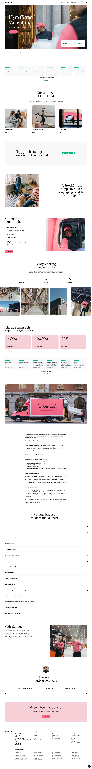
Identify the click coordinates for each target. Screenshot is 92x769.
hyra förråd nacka (74, 752)
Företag (67, 2)
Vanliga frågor (73, 2)
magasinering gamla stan (20, 759)
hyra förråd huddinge (75, 753)
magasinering (18, 752)
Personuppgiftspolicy (57, 736)
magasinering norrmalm (20, 755)
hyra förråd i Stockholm (46, 501)
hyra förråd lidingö (75, 756)
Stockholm (15, 52)
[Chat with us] (89, 766)
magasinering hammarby (57, 758)
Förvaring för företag (75, 735)
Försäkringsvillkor (56, 738)
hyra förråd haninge (75, 755)
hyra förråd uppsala (56, 756)
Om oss (62, 2)
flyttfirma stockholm (75, 758)
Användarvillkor (55, 735)
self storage (36, 753)
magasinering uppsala (38, 752)
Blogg (35, 738)
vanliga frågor (58, 501)
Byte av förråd (74, 733)
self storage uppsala (38, 756)
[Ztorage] (9, 2)
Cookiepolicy (55, 739)
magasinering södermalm (20, 756)
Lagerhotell (73, 741)
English (35, 736)
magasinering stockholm (20, 753)
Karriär (35, 735)
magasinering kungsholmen (21, 758)
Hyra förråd (9, 52)
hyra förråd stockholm (38, 759)
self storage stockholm (39, 755)
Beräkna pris (13, 31)
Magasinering (74, 736)
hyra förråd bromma (56, 753)
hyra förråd (36, 758)
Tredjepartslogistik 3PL (76, 742)
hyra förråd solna (56, 752)
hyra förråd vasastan (56, 755)
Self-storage (73, 739)
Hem (6, 52)
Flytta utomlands (37, 739)
